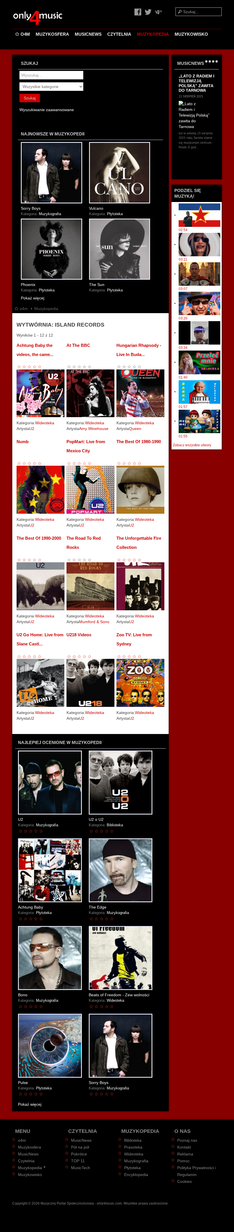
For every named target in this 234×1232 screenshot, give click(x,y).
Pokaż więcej (32, 298)
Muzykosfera (52, 34)
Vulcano (96, 208)
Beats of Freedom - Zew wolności (119, 995)
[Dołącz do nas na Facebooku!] (138, 11)
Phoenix (28, 284)
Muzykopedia (153, 34)
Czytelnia (119, 34)
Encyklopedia (136, 1174)
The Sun (96, 284)
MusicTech (80, 1167)
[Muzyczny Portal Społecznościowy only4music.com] (48, 18)
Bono (22, 995)
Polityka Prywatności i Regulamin (196, 1171)
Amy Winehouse (93, 428)
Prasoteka (133, 1147)
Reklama (185, 1154)
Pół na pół (80, 1147)
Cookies (184, 1181)
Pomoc (183, 1161)
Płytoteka (115, 214)
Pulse (23, 1082)
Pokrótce (79, 1154)
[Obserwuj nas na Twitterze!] (149, 11)
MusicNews (88, 34)
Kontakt (184, 1147)
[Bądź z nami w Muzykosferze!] (158, 11)
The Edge (97, 907)
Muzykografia (50, 214)
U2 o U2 (96, 819)
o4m (25, 34)
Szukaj (30, 98)
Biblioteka (115, 825)
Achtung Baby (30, 907)
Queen (135, 428)
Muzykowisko (191, 34)
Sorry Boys (31, 208)
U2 (31, 428)
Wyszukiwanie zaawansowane (46, 109)
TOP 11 (78, 1161)
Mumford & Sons (94, 621)
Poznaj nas (187, 1140)
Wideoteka (44, 423)
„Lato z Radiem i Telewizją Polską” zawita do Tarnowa (196, 83)
